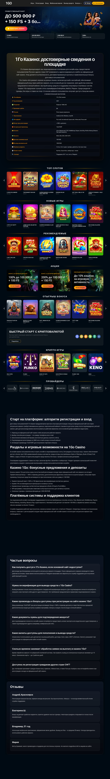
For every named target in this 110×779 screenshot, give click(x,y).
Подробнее (15, 341)
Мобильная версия (56, 3)
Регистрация (40, 3)
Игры (32, 3)
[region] (55, 183)
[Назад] (4, 180)
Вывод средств (69, 3)
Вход (47, 3)
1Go (9, 3)
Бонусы (77, 3)
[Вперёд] (105, 180)
